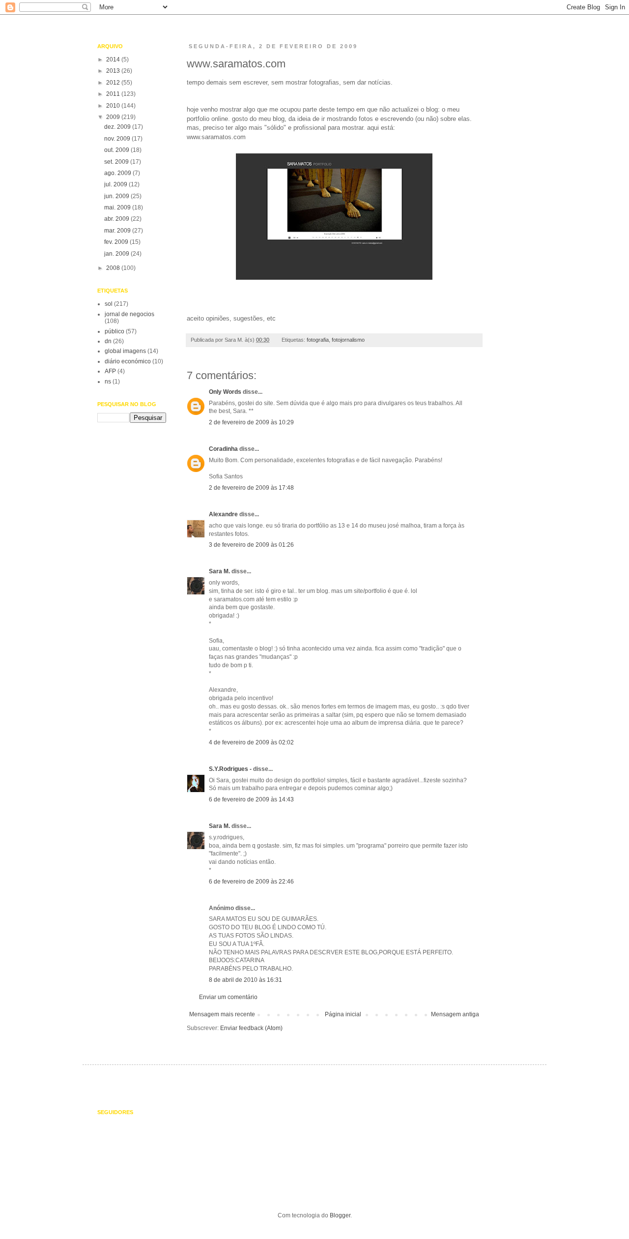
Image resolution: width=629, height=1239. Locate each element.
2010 (113, 105)
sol (109, 303)
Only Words (225, 391)
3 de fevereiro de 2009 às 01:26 (251, 544)
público (114, 331)
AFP (110, 371)
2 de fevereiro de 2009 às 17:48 (251, 487)
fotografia (318, 340)
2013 (113, 70)
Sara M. (219, 571)
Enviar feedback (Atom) (251, 1028)
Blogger (340, 1215)
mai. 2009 (118, 207)
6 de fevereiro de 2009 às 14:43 (251, 799)
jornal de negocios (129, 314)
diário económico (128, 361)
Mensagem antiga (455, 1014)
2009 (113, 117)
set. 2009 (117, 161)
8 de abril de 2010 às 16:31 (245, 979)
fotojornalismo (348, 340)
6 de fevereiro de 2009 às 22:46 (251, 881)
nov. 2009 (118, 138)
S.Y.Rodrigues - (230, 769)
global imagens (125, 351)
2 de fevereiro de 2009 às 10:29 (251, 422)
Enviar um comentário (228, 997)
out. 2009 (117, 150)
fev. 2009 (117, 241)
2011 (113, 93)
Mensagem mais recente (222, 1014)
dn (108, 341)
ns (108, 381)
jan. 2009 (117, 253)
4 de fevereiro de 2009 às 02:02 (251, 742)
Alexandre (223, 514)
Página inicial (343, 1014)
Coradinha (223, 448)
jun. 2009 (117, 196)
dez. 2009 (118, 126)
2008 (113, 268)
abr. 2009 (117, 218)
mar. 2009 (118, 230)
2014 (113, 59)
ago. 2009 (118, 173)
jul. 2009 (116, 184)
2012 (113, 82)
